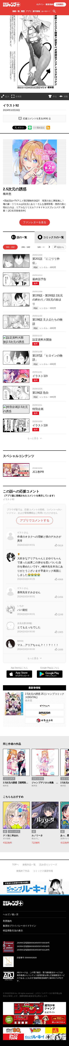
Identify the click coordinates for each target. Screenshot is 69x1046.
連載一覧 (16, 11)
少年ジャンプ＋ (11, 4)
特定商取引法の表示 (13, 930)
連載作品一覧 (29, 864)
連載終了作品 (22, 871)
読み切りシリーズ (48, 864)
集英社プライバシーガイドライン (19, 926)
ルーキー (45, 11)
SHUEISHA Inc (11, 993)
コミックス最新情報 (43, 871)
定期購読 (59, 4)
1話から (60, 247)
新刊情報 (36, 11)
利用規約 (7, 921)
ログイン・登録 (44, 4)
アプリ (28, 11)
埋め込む (41, 128)
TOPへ (15, 864)
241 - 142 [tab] (26, 247)
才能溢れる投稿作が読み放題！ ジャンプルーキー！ (34, 886)
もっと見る (32, 438)
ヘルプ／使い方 (10, 914)
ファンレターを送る (34, 222)
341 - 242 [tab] (10, 247)
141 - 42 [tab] (41, 247)
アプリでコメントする (34, 520)
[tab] (19, 237)
